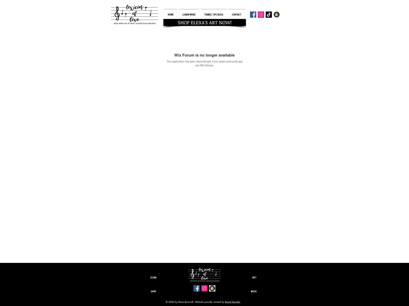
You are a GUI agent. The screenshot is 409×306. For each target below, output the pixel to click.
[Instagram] (261, 14)
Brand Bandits (232, 301)
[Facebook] (253, 14)
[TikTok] (269, 14)
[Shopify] (277, 14)
